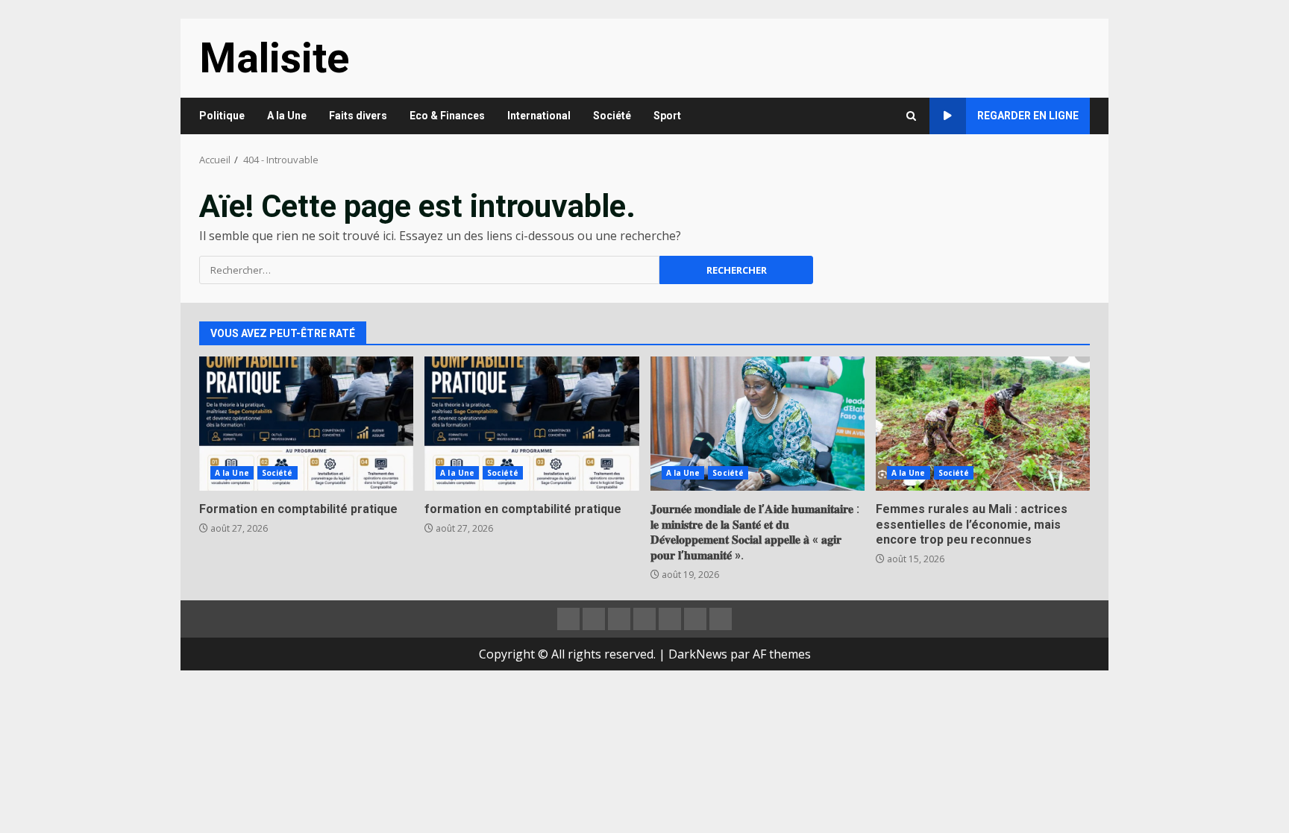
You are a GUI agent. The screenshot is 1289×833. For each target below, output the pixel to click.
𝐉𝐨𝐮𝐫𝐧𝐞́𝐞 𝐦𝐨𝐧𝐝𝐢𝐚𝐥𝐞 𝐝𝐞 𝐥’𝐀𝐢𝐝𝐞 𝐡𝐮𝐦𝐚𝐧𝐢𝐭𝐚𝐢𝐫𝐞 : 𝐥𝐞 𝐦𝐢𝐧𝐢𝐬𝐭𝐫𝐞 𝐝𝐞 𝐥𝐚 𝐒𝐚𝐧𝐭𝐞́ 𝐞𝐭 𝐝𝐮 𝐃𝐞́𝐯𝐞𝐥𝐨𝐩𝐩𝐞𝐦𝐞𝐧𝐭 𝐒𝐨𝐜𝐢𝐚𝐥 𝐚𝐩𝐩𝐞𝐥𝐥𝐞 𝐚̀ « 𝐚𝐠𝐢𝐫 (757, 423)
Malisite (274, 58)
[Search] (911, 116)
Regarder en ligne (1028, 116)
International (539, 116)
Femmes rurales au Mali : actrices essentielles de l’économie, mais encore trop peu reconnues (983, 423)
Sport (667, 116)
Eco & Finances (447, 116)
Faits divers (358, 116)
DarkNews (697, 654)
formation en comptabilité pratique (531, 423)
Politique (222, 116)
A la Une (287, 116)
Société (612, 116)
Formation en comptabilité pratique (306, 423)
